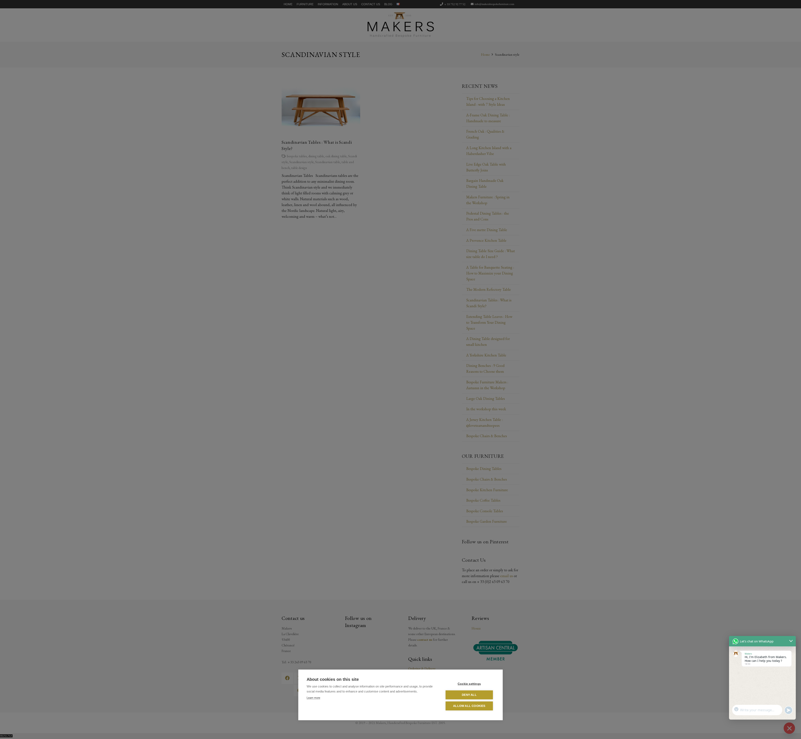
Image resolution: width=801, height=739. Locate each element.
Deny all (469, 694)
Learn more (313, 697)
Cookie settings (469, 683)
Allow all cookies (469, 706)
